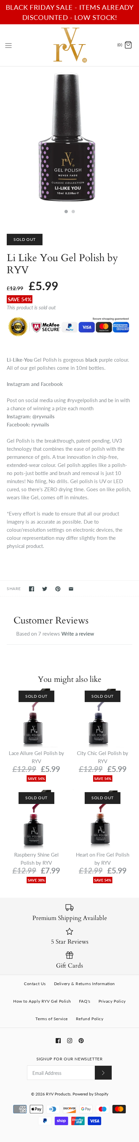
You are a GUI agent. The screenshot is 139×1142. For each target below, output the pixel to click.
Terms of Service (51, 1018)
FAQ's (84, 1001)
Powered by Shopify (90, 1093)
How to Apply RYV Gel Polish (42, 1001)
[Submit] (103, 1073)
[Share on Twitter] (44, 588)
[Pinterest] (81, 1040)
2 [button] (73, 212)
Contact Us (35, 983)
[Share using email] (71, 588)
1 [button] (65, 212)
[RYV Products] (69, 45)
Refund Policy (90, 1018)
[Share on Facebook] (31, 588)
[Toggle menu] (8, 44)
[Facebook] (58, 1040)
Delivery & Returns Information (84, 983)
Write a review (77, 634)
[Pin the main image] (57, 588)
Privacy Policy (112, 1001)
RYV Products (58, 1093)
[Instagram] (69, 1040)
